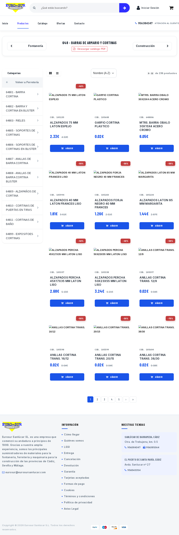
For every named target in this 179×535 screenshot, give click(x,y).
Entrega (69, 452)
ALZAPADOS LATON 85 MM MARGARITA (156, 202)
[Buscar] (124, 7)
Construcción (145, 45)
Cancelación (72, 459)
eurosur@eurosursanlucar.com (25, 472)
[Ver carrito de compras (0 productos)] (171, 8)
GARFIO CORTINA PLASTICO (107, 124)
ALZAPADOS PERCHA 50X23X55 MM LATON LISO (110, 281)
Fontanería (35, 45)
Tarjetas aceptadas (76, 477)
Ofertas (61, 23)
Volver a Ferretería (27, 82)
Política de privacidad (78, 502)
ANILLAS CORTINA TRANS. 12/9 (152, 279)
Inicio (5, 23)
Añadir (69, 148)
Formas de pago (74, 483)
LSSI (67, 446)
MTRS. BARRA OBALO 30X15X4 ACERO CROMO (154, 126)
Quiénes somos (74, 440)
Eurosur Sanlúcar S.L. (37, 525)
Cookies (69, 490)
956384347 (145, 23)
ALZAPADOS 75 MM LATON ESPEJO (64, 124)
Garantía (69, 471)
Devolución (71, 465)
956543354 (134, 470)
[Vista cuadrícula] (50, 73)
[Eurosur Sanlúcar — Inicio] (15, 8)
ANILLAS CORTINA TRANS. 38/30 (152, 356)
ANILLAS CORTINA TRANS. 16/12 (63, 356)
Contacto (79, 23)
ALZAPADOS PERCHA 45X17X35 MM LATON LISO (65, 281)
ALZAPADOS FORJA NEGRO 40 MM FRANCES (109, 203)
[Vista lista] (57, 73)
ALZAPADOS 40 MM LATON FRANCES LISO (65, 202)
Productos (23, 23)
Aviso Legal (71, 508)
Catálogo (43, 23)
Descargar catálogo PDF (91, 48)
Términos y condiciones (79, 496)
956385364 (152, 447)
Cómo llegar (72, 434)
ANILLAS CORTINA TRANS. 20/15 (108, 356)
